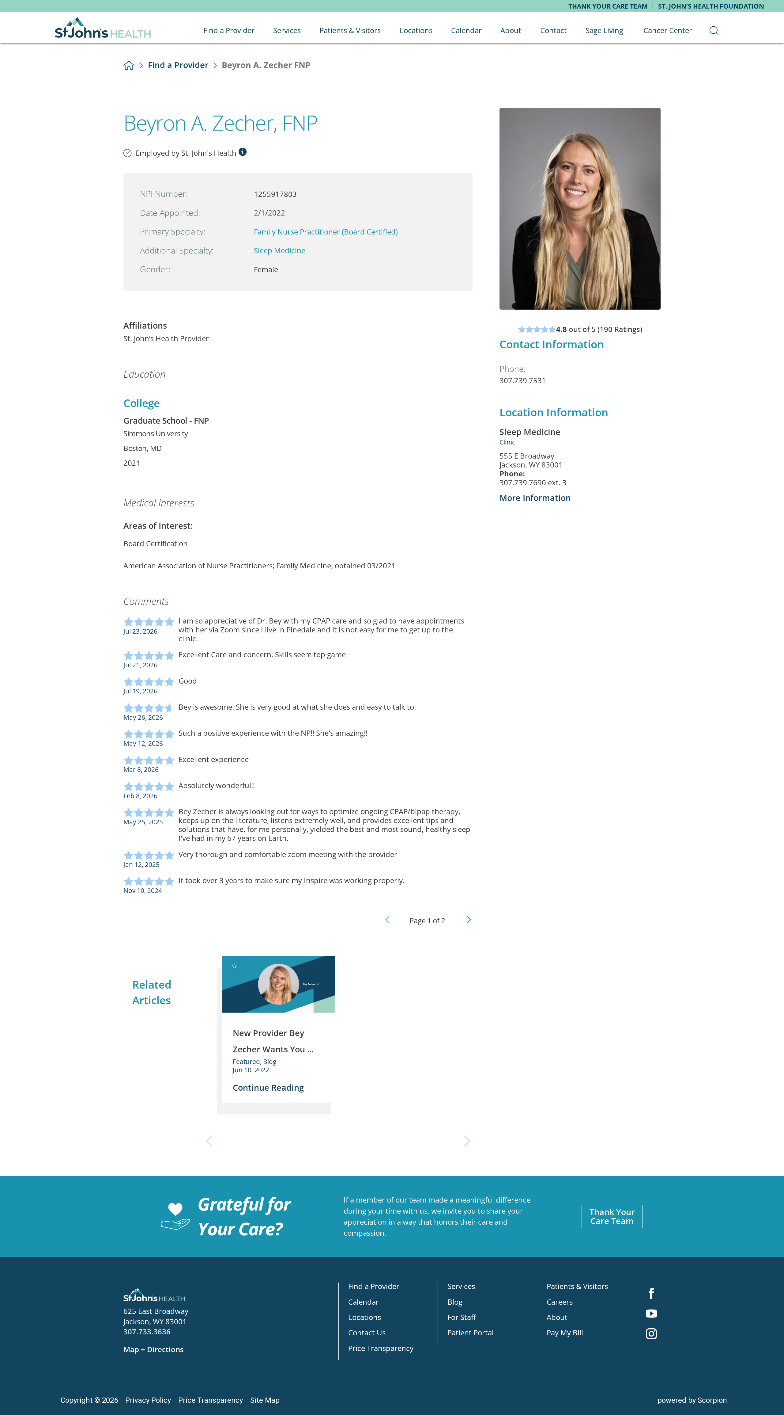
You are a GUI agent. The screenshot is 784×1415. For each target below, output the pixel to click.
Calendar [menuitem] (466, 30)
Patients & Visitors (577, 1286)
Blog (454, 1302)
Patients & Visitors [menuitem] (350, 30)
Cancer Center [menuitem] (667, 30)
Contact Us (367, 1332)
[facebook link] (651, 1294)
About (557, 1317)
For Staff (461, 1317)
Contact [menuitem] (553, 30)
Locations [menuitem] (416, 30)
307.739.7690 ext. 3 (533, 482)
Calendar (363, 1302)
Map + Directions (153, 1349)
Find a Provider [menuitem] (228, 30)
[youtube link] (651, 1314)
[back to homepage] (128, 65)
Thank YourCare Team (612, 1216)
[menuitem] (714, 30)
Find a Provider (178, 65)
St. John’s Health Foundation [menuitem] (711, 6)
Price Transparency (380, 1348)
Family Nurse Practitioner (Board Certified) (326, 232)
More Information (535, 497)
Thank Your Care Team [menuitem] (608, 6)
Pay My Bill (565, 1332)
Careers (560, 1302)
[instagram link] (651, 1335)
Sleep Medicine (279, 250)
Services (461, 1286)
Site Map (265, 1400)
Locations (364, 1317)
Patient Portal (470, 1332)
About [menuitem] (510, 30)
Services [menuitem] (287, 30)
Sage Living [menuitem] (604, 30)
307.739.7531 (522, 380)
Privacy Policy (148, 1400)
